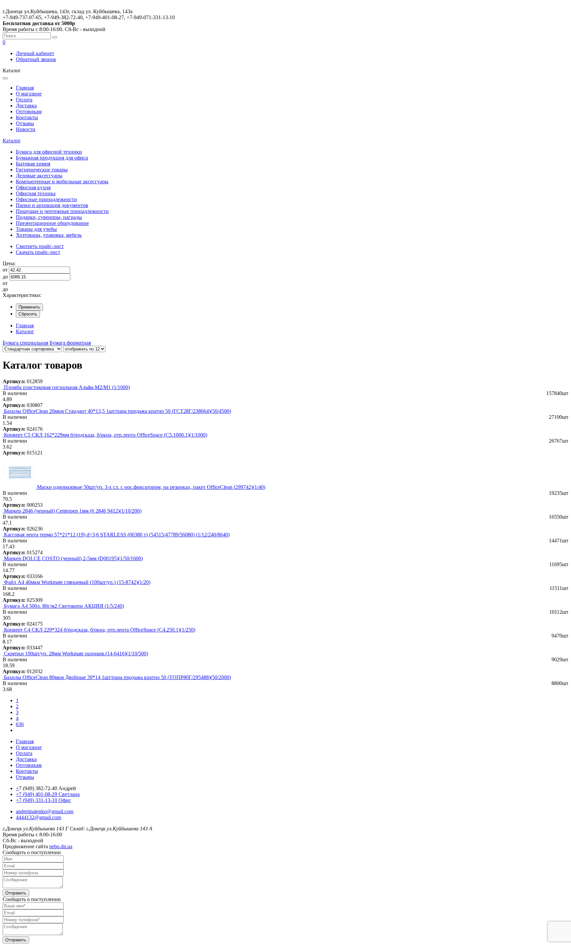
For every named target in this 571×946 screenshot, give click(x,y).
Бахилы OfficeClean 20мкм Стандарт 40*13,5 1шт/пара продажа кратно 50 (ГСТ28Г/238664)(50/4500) (117, 411)
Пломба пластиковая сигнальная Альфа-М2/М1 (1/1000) (67, 387)
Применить (29, 307)
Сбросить (28, 313)
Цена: (9, 263)
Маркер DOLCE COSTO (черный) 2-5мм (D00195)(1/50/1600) (73, 558)
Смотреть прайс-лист (40, 246)
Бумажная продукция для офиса (52, 158)
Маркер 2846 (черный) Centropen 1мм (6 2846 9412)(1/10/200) (72, 511)
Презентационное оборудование (52, 223)
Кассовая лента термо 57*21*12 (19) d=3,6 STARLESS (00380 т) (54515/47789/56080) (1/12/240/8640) (117, 534)
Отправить (15, 893)
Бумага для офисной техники (49, 152)
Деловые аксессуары (39, 175)
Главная (25, 88)
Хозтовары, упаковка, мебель (49, 235)
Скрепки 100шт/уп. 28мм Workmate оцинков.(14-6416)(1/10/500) (76, 653)
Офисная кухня (33, 187)
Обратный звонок (36, 59)
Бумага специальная (25, 343)
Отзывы (25, 123)
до (5, 276)
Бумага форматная (70, 343)
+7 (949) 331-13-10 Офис (43, 800)
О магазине (29, 93)
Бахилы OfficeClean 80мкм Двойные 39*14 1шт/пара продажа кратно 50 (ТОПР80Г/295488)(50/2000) (117, 677)
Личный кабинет (35, 53)
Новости (25, 129)
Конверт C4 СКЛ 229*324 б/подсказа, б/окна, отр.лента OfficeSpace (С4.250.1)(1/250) (99, 630)
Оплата (24, 99)
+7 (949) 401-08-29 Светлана (48, 794)
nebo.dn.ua (60, 846)
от (5, 270)
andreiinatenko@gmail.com (44, 811)
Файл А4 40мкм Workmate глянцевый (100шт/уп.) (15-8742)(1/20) (77, 582)
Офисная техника (36, 193)
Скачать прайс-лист (38, 252)
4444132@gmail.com (38, 817)
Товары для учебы (36, 229)
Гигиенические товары (42, 169)
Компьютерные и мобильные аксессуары (62, 181)
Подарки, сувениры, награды (49, 217)
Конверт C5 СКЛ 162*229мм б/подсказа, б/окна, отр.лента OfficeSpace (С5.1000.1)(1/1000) (105, 435)
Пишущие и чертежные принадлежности (62, 211)
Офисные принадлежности (46, 199)
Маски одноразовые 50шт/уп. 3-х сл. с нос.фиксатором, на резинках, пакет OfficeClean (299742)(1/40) (151, 487)
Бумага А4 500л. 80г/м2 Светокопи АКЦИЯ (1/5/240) (64, 606)
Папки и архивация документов (52, 205)
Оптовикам (29, 111)
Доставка (26, 105)
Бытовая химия (33, 163)
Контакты (27, 117)
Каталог (12, 140)
